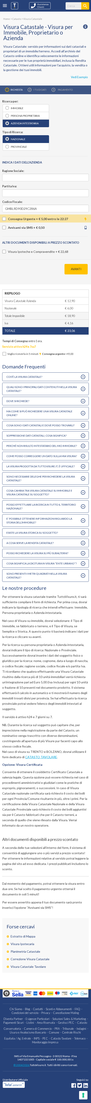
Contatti (38, 1009)
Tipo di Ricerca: (12, 132)
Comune (54, 1032)
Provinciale (19, 146)
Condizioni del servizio (24, 1013)
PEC (45, 1038)
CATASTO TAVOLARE (41, 757)
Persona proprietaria (25, 115)
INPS (37, 1038)
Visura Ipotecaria (22, 944)
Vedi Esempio (79, 77)
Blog (27, 1009)
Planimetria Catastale (25, 951)
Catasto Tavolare (61, 1038)
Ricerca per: (10, 101)
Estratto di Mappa (23, 936)
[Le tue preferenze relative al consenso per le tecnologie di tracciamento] (83, 1095)
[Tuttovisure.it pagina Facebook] (73, 1086)
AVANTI (76, 269)
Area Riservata (46, 1022)
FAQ (77, 1009)
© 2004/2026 (21, 1065)
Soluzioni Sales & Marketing (69, 1019)
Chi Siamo (15, 1009)
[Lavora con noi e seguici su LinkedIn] (85, 1086)
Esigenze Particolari (37, 1019)
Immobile (17, 108)
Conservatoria (12, 1028)
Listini (30, 1022)
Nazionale (18, 139)
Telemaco (79, 1038)
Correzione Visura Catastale (30, 959)
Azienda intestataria (25, 123)
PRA (57, 1028)
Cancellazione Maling (66, 1013)
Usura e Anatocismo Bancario (28, 1032)
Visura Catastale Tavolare (28, 966)
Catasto (82, 1022)
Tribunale (68, 1028)
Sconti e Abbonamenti (59, 1009)
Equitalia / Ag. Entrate (17, 1038)
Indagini (81, 1028)
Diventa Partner (13, 1019)
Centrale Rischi (71, 1032)
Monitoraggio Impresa (45, 1042)
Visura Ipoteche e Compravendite (31, 251)
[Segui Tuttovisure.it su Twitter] (79, 1086)
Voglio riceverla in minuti (40, 353)
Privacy (45, 1013)
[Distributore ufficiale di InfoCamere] (26, 1084)
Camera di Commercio (38, 1028)
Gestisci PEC (66, 1022)
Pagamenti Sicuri (13, 1022)
